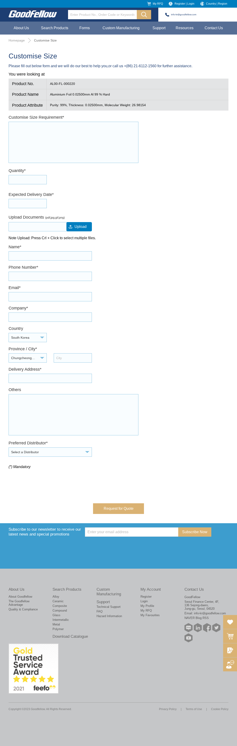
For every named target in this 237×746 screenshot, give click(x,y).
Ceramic (58, 601)
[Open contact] (230, 664)
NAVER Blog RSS (196, 618)
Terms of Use (194, 709)
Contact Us (214, 28)
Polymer (58, 629)
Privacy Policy (168, 709)
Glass (56, 615)
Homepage (17, 40)
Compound (60, 610)
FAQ (100, 611)
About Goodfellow (20, 596)
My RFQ (158, 3)
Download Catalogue (70, 636)
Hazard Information (109, 616)
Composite (60, 606)
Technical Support (109, 607)
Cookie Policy (219, 709)
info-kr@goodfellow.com (183, 14)
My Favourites (150, 615)
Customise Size (45, 40)
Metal (56, 624)
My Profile (147, 606)
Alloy (56, 596)
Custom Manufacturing (121, 28)
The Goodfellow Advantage (19, 602)
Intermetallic (61, 620)
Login (144, 601)
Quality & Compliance (23, 609)
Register (146, 596)
